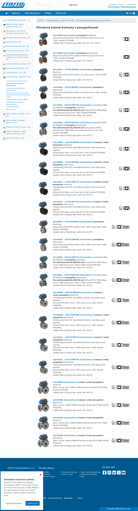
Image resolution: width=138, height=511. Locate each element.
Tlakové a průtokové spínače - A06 (18, 127)
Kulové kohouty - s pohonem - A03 (18, 77)
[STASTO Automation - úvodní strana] (13, 5)
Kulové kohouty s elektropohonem (17, 99)
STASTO (41, 20)
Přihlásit (48, 13)
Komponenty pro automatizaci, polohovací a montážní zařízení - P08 (17, 57)
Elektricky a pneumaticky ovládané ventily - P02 (15, 25)
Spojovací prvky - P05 (13, 42)
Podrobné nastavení (13, 503)
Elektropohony (11, 109)
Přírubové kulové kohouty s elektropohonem (15, 103)
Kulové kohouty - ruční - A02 (16, 72)
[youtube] (123, 472)
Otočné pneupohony (13, 107)
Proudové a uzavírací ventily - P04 (18, 38)
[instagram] (109, 472)
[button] (121, 4)
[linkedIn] (114, 472)
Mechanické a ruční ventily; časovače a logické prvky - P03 (16, 32)
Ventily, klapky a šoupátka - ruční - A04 (18, 115)
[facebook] (104, 472)
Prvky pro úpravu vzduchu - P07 (17, 50)
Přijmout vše (32, 503)
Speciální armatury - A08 (15, 138)
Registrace (16, 13)
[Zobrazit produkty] (44, 39)
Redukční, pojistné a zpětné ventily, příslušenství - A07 (16, 132)
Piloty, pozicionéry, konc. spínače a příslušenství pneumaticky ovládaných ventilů (18, 95)
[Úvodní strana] (6, 13)
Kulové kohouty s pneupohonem (16, 81)
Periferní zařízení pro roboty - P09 (18, 64)
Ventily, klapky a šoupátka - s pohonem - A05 (16, 121)
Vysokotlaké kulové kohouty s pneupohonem (16, 89)
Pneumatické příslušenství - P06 (17, 46)
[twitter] (118, 472)
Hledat (75, 5)
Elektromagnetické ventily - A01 (17, 68)
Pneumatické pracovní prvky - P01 (18, 20)
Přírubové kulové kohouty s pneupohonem (15, 84)
